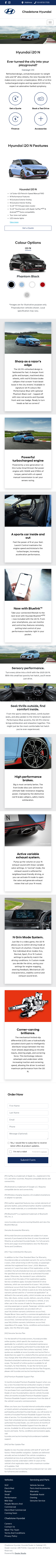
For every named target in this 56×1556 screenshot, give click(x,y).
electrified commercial (15, 1510)
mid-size (9, 1501)
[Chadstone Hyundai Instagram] (10, 2)
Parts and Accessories (40, 1488)
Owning (33, 1498)
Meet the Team (12, 1530)
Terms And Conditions (15, 1533)
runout (8, 1492)
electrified (9, 1488)
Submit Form (28, 1160)
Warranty (34, 1492)
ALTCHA (44, 1152)
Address (28, 3)
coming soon (11, 1513)
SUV (6, 1485)
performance (11, 1498)
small (7, 1495)
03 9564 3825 (12, 22)
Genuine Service (37, 1501)
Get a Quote (28, 228)
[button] (50, 22)
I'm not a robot (20, 1152)
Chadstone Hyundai (36, 12)
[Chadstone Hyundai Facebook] (6, 2)
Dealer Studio (20, 1553)
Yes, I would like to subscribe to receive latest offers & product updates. (28, 1144)
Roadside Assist (37, 1495)
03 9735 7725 (43, 3)
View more (14, 222)
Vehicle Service (37, 1485)
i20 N (28, 248)
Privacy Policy (11, 1536)
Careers (8, 1524)
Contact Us (10, 1527)
